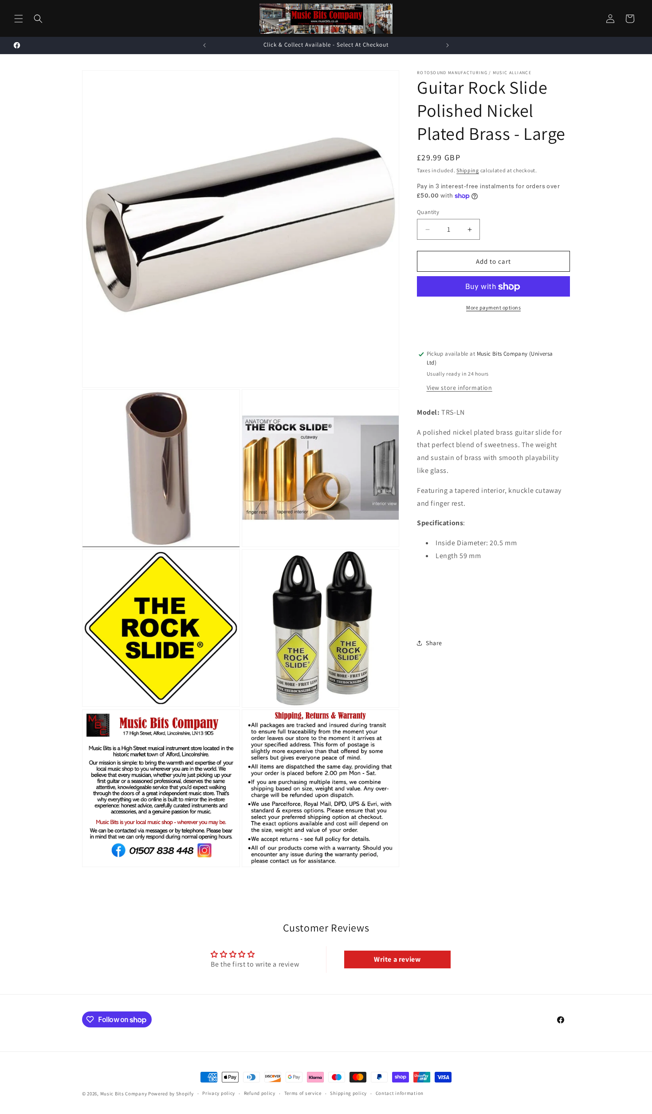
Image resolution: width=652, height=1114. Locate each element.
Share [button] (434, 643)
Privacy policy (218, 1093)
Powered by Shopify (171, 1093)
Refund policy (259, 1093)
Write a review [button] (397, 959)
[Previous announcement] (204, 45)
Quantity (428, 212)
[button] (18, 18)
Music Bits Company (123, 1093)
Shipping (467, 170)
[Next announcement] (447, 45)
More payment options (493, 308)
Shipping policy (348, 1093)
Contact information (400, 1093)
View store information (459, 388)
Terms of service (303, 1093)
